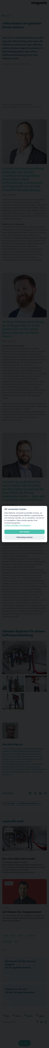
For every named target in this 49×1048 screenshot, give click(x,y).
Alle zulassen (25, 532)
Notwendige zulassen (25, 537)
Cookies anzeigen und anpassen (17, 525)
